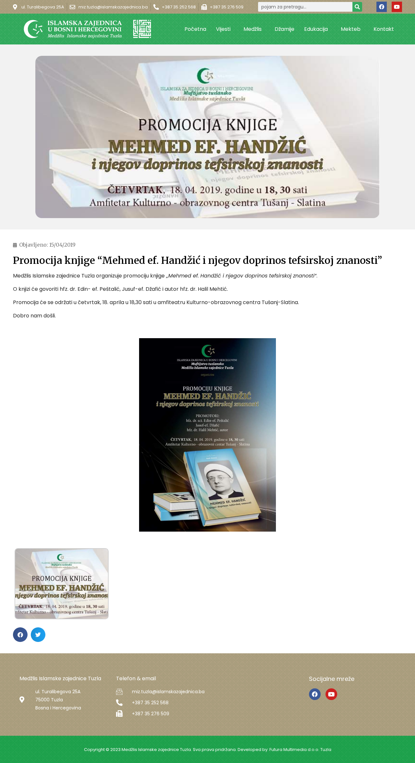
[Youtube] (397, 7)
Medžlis (252, 29)
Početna (195, 29)
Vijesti (223, 29)
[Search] (357, 7)
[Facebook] (381, 7)
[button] (20, 634)
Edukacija (316, 29)
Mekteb (351, 29)
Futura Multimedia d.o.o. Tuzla (300, 749)
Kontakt (384, 29)
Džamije (284, 29)
